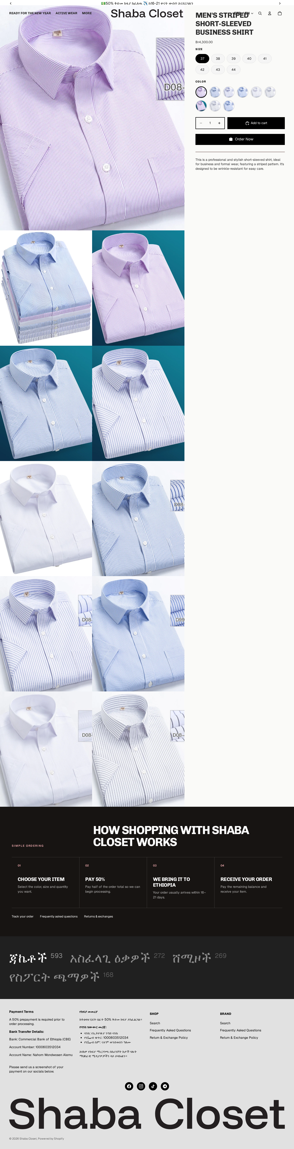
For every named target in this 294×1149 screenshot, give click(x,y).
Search (155, 1023)
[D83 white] (215, 106)
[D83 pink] (201, 106)
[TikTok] (153, 1086)
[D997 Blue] (242, 92)
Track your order (23, 916)
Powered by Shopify (51, 1139)
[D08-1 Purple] (201, 92)
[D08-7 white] (256, 92)
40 (249, 59)
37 (202, 59)
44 (234, 70)
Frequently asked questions (59, 916)
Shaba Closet (28, 1139)
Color (200, 81)
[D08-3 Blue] (215, 92)
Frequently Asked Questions (170, 1030)
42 (202, 70)
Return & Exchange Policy (169, 1038)
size (199, 49)
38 (218, 59)
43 (218, 70)
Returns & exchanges (98, 916)
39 (234, 59)
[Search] (260, 13)
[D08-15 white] (270, 92)
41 (264, 59)
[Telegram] (165, 1086)
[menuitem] (87, 13)
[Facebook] (129, 1086)
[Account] (270, 13)
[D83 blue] (229, 106)
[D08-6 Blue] (229, 92)
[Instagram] (141, 1086)
